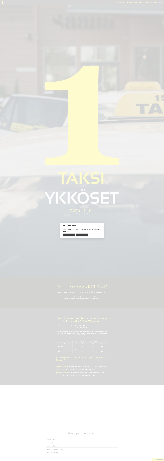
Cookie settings (95, 235)
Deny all (82, 235)
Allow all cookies (69, 235)
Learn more (66, 231)
